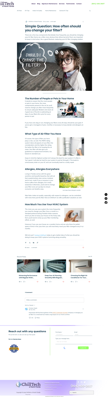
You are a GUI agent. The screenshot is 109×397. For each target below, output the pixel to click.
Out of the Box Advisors (59, 396)
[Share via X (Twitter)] (29, 242)
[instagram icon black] (106, 198)
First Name (58, 332)
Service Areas (17, 339)
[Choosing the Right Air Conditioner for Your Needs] (80, 265)
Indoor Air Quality (37, 10)
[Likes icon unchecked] (30, 318)
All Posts (19, 10)
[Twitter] (84, 382)
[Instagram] (81, 382)
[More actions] (83, 21)
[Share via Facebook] (25, 242)
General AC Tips (63, 10)
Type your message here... (62, 338)
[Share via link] (37, 242)
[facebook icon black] (106, 202)
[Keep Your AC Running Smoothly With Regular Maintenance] (54, 265)
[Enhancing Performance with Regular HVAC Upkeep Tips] (28, 265)
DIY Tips (27, 10)
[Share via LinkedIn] (33, 242)
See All (90, 256)
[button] (90, 10)
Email (75, 332)
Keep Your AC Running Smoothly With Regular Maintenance (53, 276)
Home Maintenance (50, 10)
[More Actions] (83, 309)
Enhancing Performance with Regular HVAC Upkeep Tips (28, 276)
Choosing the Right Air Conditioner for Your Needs (79, 276)
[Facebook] (78, 382)
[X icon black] (106, 194)
